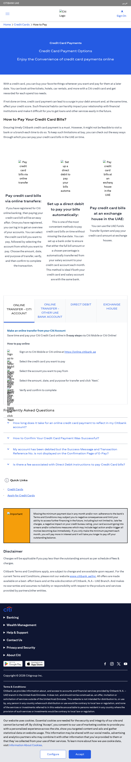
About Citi (14, 655)
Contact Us (14, 640)
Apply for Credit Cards (21, 495)
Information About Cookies (25, 745)
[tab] (19, 311)
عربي (125, 3)
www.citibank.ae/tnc (83, 576)
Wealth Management (21, 625)
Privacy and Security (21, 647)
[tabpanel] (65, 362)
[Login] (122, 11)
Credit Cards (15, 489)
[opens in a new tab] (13, 664)
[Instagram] (112, 664)
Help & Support (17, 632)
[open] (7, 14)
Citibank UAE (11, 3)
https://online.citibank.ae (80, 351)
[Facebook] (105, 664)
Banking (13, 617)
